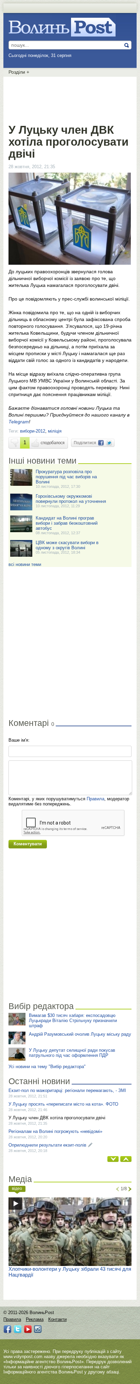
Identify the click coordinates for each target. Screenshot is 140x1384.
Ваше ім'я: (19, 740)
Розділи (18, 72)
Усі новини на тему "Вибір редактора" (47, 1066)
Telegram (18, 421)
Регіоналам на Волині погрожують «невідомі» (55, 1131)
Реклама (34, 1319)
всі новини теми (24, 564)
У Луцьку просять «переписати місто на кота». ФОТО (63, 1104)
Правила (95, 798)
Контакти (57, 1319)
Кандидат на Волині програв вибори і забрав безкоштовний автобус (67, 523)
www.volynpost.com (22, 1356)
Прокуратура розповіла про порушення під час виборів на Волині (66, 476)
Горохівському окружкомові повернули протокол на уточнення (71, 499)
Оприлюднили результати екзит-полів (47, 1145)
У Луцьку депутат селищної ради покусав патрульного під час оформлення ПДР (72, 1053)
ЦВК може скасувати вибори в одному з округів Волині (67, 545)
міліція (55, 431)
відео (17, 1188)
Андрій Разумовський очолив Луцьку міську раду (80, 1034)
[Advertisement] (70, 99)
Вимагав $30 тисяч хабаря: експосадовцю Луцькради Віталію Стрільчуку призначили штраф (73, 1020)
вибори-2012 (32, 431)
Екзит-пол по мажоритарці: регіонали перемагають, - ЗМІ (67, 1090)
